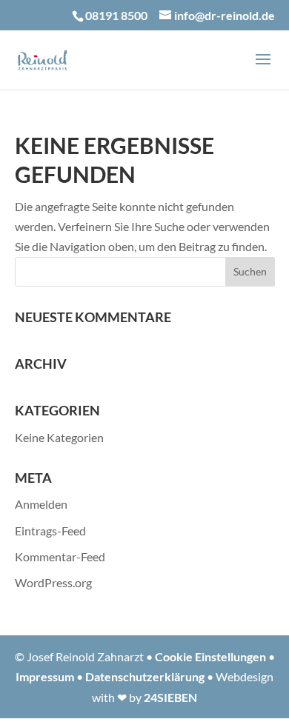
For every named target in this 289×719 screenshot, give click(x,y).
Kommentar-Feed (60, 556)
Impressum (45, 676)
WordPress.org (53, 582)
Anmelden (41, 504)
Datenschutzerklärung (145, 676)
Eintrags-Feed (50, 531)
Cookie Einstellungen (210, 656)
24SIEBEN (170, 697)
